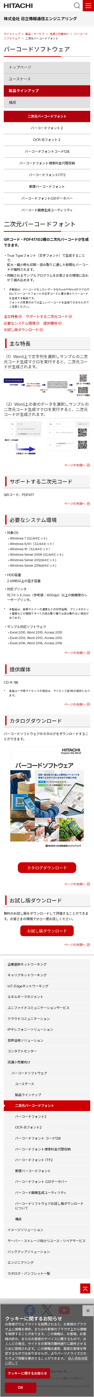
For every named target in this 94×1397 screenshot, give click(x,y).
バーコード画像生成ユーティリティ (47, 210)
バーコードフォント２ (47, 128)
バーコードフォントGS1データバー (47, 198)
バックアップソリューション (29, 1252)
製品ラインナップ (28, 1095)
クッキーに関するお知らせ (27, 1373)
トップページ (20, 67)
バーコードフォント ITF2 (34, 1160)
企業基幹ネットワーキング (27, 964)
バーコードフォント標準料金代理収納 (47, 163)
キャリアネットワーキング (27, 975)
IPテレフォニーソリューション (30, 1029)
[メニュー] (88, 5)
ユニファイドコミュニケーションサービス (38, 1008)
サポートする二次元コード (47, 316)
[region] (47, 1350)
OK (20, 1388)
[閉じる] (87, 1310)
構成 (12, 102)
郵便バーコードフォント (47, 187)
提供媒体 (50, 323)
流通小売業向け (59, 34)
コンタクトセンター (22, 1051)
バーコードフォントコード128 (47, 151)
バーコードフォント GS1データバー (41, 1182)
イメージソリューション (25, 1230)
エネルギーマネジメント (25, 997)
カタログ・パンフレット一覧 (29, 1273)
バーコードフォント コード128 (38, 1138)
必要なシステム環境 (19, 323)
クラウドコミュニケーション (29, 1019)
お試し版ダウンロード (21, 330)
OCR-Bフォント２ (47, 140)
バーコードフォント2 (30, 1117)
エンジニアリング (21, 1263)
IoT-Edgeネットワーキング (28, 986)
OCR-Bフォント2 (28, 1127)
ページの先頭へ (74, 465)
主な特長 (11, 316)
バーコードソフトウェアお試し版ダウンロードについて (49, 1206)
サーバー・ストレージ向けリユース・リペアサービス (46, 1241)
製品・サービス (35, 34)
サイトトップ (12, 34)
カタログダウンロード (47, 868)
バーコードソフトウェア (29, 1073)
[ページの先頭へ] (85, 1288)
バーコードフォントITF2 (47, 175)
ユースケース (20, 79)
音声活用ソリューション (25, 1040)
